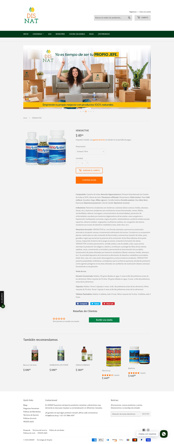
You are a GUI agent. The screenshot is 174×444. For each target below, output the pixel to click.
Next (168, 77)
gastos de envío (99, 140)
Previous (5, 77)
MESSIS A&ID (28, 421)
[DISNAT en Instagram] (148, 430)
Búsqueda (26, 430)
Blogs (25, 405)
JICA (49, 34)
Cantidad (79, 158)
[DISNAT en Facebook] (144, 430)
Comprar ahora (89, 180)
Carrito (144, 18)
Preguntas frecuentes (31, 408)
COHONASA (37, 34)
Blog (91, 34)
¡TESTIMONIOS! (104, 34)
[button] (107, 375)
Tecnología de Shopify (44, 440)
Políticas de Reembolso (32, 412)
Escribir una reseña (104, 320)
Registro (145, 414)
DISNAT (32, 440)
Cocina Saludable (77, 34)
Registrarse (133, 12)
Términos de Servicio (31, 415)
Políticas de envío (29, 418)
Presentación (81, 146)
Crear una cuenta (145, 12)
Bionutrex (60, 34)
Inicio (25, 34)
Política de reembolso (56, 430)
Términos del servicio (39, 430)
